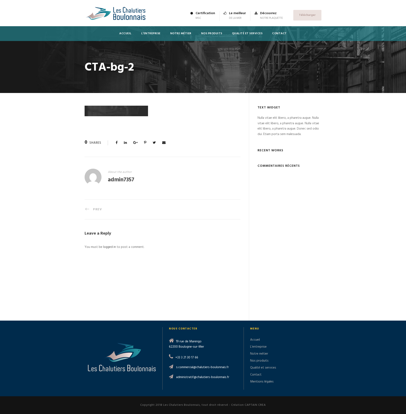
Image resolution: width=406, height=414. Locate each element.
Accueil (125, 33)
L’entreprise (150, 33)
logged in (109, 247)
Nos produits (211, 33)
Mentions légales (262, 381)
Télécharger (307, 15)
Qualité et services (247, 33)
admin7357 (121, 180)
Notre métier (180, 33)
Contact (279, 33)
